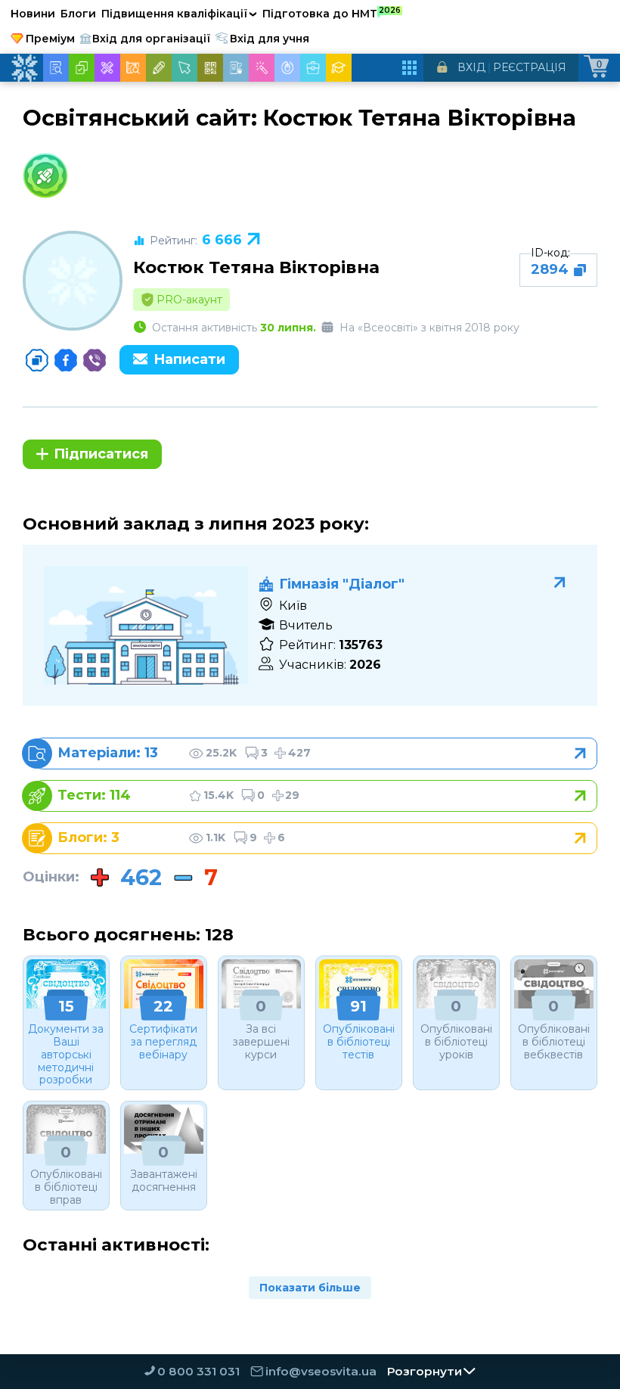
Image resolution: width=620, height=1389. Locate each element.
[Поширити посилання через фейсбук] (65, 360)
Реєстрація (529, 67)
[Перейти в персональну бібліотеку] (316, 753)
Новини (33, 13)
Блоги (78, 13)
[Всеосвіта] (24, 68)
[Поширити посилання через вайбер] (94, 360)
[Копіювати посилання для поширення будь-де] (37, 360)
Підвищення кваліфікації (179, 13)
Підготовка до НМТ (331, 12)
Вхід (471, 67)
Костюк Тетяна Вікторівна (256, 267)
